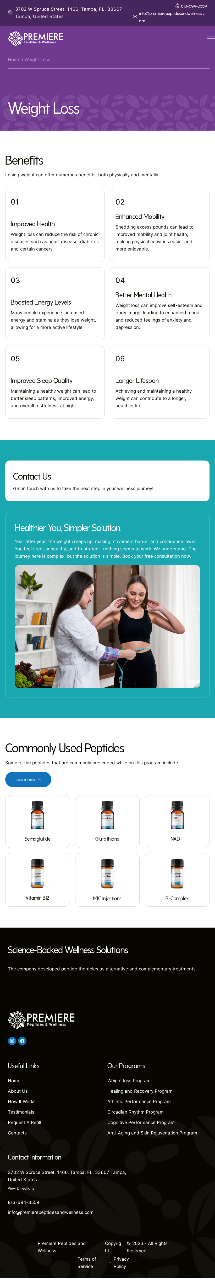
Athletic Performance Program (139, 1101)
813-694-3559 (23, 1202)
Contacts (17, 1133)
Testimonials (21, 1112)
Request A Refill (24, 1122)
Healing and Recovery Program (140, 1091)
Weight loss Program (129, 1080)
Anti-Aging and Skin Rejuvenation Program (152, 1133)
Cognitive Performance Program (141, 1122)
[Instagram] (12, 1041)
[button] (191, 5)
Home (14, 59)
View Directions (21, 1187)
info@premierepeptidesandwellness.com (50, 1212)
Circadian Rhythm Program (135, 1112)
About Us (18, 1091)
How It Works (22, 1101)
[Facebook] (22, 1041)
